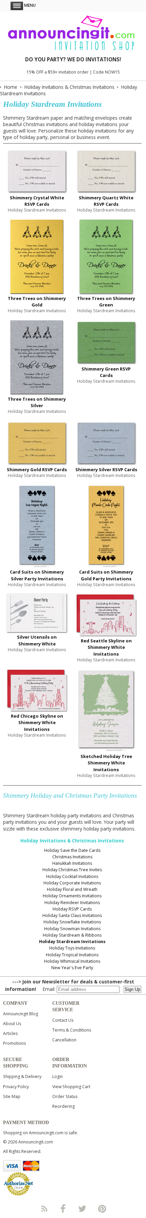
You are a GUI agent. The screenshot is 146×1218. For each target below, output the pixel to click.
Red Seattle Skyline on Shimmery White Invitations (106, 647)
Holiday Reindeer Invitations (72, 902)
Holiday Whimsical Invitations (72, 961)
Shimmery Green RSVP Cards (106, 372)
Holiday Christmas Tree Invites (72, 870)
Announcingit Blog (20, 1014)
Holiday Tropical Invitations (72, 955)
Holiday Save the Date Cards (72, 850)
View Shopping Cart (71, 1087)
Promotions (14, 1043)
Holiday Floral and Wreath (72, 889)
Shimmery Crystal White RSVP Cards (37, 201)
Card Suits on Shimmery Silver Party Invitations (37, 575)
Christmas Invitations (72, 857)
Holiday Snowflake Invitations (72, 922)
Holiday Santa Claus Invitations (72, 915)
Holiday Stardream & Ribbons (72, 935)
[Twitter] (82, 1208)
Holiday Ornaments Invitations (72, 896)
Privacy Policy (16, 1087)
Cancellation (64, 1040)
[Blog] (43, 1208)
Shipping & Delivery (22, 1076)
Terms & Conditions (71, 1030)
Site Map (11, 1096)
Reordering (63, 1106)
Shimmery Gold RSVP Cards (37, 469)
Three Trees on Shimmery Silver (37, 402)
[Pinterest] (102, 1208)
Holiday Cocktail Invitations (72, 876)
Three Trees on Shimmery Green (106, 301)
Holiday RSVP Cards (72, 909)
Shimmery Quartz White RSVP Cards (106, 201)
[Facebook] (63, 1208)
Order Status (64, 1096)
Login (57, 1076)
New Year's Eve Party (72, 968)
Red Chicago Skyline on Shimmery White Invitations (37, 722)
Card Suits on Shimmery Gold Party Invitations (106, 575)
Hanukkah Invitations (72, 863)
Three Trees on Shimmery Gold (37, 301)
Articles (10, 1033)
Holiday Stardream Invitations (72, 941)
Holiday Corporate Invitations (72, 883)
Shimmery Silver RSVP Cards (106, 469)
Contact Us (62, 1020)
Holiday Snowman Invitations (72, 929)
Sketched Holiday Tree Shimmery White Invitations (106, 762)
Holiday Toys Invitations (72, 948)
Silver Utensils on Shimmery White (37, 640)
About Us (12, 1023)
